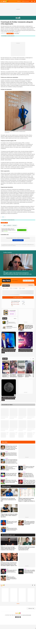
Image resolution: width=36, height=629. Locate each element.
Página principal (5, 1)
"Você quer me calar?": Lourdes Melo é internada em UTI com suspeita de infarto (11, 522)
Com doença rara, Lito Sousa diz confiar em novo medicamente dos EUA (8, 500)
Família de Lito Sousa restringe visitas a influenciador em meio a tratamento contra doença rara (8, 548)
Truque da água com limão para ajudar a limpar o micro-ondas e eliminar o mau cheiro (9, 515)
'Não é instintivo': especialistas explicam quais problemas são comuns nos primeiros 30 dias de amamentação (29, 523)
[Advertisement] (25, 529)
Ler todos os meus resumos (18, 297)
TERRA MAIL (19, 1)
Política (6, 465)
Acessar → (15, 318)
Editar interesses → (31, 285)
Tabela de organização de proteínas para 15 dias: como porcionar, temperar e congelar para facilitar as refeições (26, 500)
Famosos (6, 444)
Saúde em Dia (9, 225)
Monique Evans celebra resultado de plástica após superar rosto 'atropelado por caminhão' (11, 578)
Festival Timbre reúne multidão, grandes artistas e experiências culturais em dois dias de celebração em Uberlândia (29, 571)
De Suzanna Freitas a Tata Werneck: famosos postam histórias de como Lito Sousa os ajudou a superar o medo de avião (9, 564)
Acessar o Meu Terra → (15, 280)
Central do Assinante (25, 1)
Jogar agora (12, 313)
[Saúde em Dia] (3, 217)
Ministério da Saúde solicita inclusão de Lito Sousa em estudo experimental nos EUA (26, 548)
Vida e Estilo (14, 225)
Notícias (24, 465)
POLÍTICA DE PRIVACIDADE (26, 615)
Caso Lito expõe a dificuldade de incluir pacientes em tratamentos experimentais (11, 571)
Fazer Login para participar (18, 240)
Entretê (6, 451)
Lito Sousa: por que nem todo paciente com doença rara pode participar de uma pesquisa (11, 529)
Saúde (4, 225)
